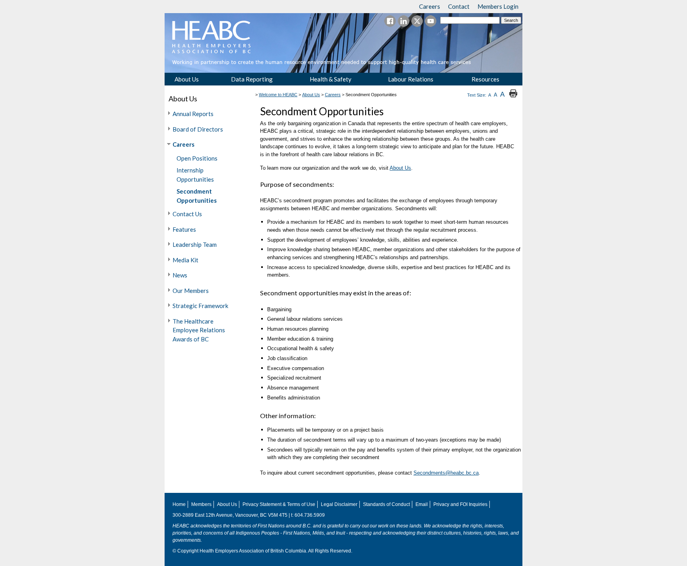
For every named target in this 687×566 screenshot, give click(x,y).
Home (179, 504)
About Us (187, 79)
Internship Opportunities (195, 175)
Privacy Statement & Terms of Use (279, 504)
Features (184, 229)
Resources (485, 79)
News (180, 275)
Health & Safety (330, 79)
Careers (183, 144)
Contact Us (187, 213)
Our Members (191, 290)
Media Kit (185, 260)
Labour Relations (410, 79)
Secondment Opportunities (197, 196)
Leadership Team (195, 244)
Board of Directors (198, 129)
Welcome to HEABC (278, 94)
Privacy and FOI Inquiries (460, 504)
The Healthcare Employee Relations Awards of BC (199, 330)
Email (421, 504)
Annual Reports (193, 113)
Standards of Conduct (386, 504)
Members (201, 504)
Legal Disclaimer (339, 504)
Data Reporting (252, 79)
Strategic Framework (200, 305)
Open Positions (197, 158)
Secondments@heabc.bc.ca (446, 473)
